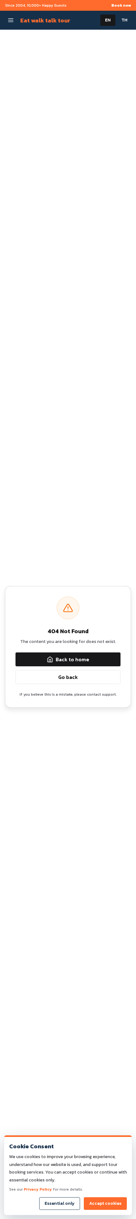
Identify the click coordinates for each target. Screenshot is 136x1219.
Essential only (60, 1203)
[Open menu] (11, 20)
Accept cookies (105, 1203)
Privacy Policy (38, 1189)
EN (108, 20)
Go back (68, 677)
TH (124, 20)
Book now (121, 5)
